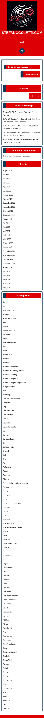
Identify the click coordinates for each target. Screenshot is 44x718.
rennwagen (7, 640)
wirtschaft (6, 708)
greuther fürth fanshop (12, 503)
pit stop (6, 620)
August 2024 (7, 267)
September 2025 (9, 215)
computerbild (8, 415)
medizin (6, 576)
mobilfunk (6, 588)
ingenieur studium (10, 523)
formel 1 (6, 471)
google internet (8, 495)
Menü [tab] (22, 42)
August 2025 (7, 219)
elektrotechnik (8, 447)
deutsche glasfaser (10, 427)
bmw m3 (6, 362)
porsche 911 (7, 628)
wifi (4, 704)
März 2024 (7, 287)
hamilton (6, 507)
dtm (4, 443)
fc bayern (7, 467)
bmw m (6, 358)
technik (6, 668)
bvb (4, 391)
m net (5, 560)
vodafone (6, 700)
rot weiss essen (9, 644)
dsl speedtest (8, 439)
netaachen (7, 604)
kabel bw (6, 539)
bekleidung (7, 334)
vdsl (4, 692)
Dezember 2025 (9, 203)
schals (5, 648)
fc (4, 463)
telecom (6, 672)
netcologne (7, 608)
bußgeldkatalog (9, 387)
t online (6, 664)
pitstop (5, 624)
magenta (6, 564)
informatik (6, 519)
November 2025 (9, 207)
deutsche (6, 423)
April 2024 (6, 283)
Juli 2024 (6, 271)
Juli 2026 (6, 175)
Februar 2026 (8, 195)
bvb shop (6, 395)
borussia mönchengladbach (13, 371)
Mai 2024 (6, 279)
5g (4, 302)
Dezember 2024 (9, 251)
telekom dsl (7, 680)
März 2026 (7, 191)
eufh (4, 455)
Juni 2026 (6, 179)
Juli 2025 (6, 223)
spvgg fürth (7, 660)
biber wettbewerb (9, 342)
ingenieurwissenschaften (12, 527)
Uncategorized (8, 688)
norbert (5, 616)
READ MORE (33, 75)
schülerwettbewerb (10, 652)
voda (5, 696)
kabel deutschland (10, 543)
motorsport (7, 592)
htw (4, 515)
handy (5, 511)
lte (4, 552)
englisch (6, 451)
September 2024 (9, 263)
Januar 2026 (7, 199)
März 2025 (7, 239)
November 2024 (9, 255)
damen (5, 419)
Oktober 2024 (8, 259)
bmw (5, 350)
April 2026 (6, 187)
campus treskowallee (11, 399)
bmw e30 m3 (8, 354)
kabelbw (6, 547)
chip (4, 407)
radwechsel (7, 636)
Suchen (23, 88)
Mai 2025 (6, 231)
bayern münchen (9, 330)
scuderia (6, 656)
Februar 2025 (8, 243)
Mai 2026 (6, 183)
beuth (5, 338)
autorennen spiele (10, 318)
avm (4, 322)
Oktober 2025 (8, 211)
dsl (4, 431)
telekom (6, 676)
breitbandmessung (10, 375)
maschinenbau (8, 568)
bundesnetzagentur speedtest (14, 383)
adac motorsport (9, 310)
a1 (4, 306)
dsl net (5, 435)
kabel (5, 535)
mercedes (6, 580)
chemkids (7, 403)
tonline (5, 684)
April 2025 (6, 235)
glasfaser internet (9, 487)
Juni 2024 (6, 275)
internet (5, 531)
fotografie (6, 475)
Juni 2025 (6, 227)
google (5, 491)
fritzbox (6, 479)
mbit (4, 572)
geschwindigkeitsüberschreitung (15, 483)
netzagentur (7, 612)
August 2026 (7, 171)
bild (4, 346)
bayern (5, 326)
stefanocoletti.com (22, 33)
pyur (4, 632)
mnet (5, 584)
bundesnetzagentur (10, 379)
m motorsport (8, 556)
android (6, 314)
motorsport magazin (10, 596)
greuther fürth (8, 499)
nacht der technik (10, 600)
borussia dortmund (10, 367)
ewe (4, 459)
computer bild (8, 411)
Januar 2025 (7, 247)
